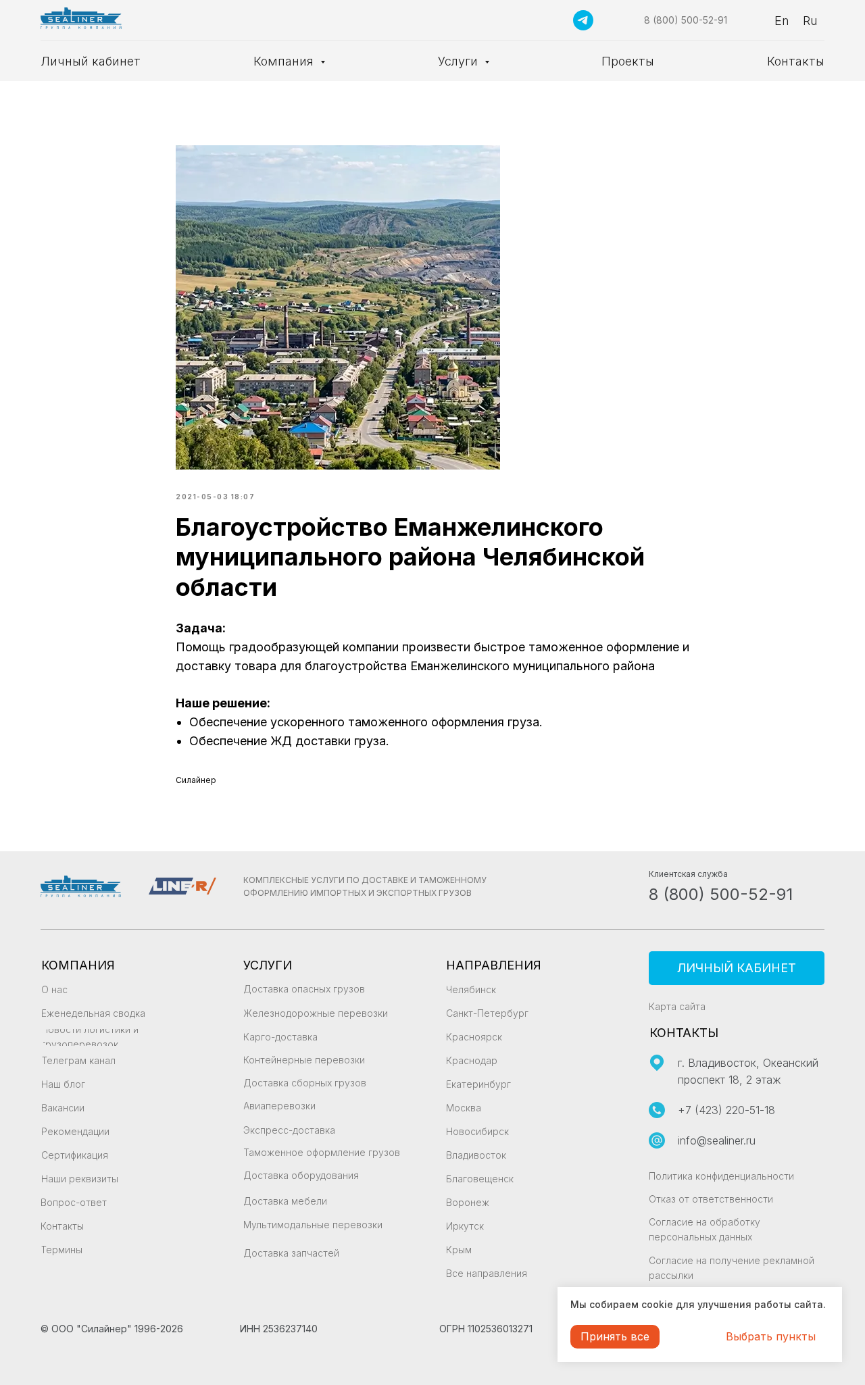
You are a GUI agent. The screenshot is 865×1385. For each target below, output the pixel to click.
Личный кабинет (91, 61)
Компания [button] (285, 61)
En (781, 21)
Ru (810, 21)
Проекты (627, 61)
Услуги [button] (459, 61)
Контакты (795, 61)
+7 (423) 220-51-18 (726, 1110)
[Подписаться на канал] (583, 20)
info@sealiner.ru (717, 1140)
